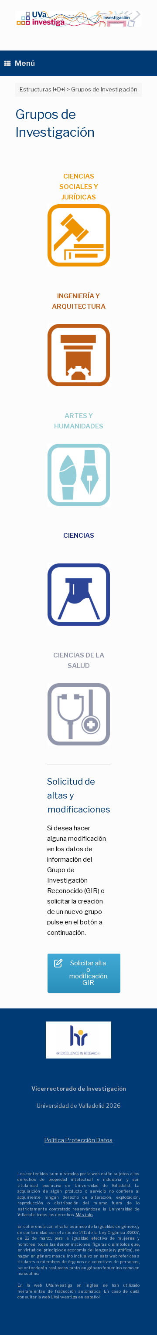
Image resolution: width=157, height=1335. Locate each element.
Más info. (84, 1214)
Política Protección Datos (78, 1139)
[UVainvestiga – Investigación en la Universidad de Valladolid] (78, 19)
